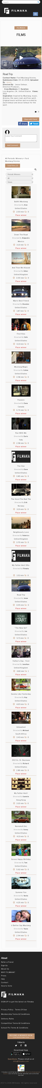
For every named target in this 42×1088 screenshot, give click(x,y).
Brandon (26, 304)
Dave (26, 469)
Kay (25, 697)
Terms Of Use (21, 1010)
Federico (26, 535)
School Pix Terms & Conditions (14, 1028)
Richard (26, 763)
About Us (5, 969)
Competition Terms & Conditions (15, 1023)
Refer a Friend (7, 962)
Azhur (26, 271)
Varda (26, 896)
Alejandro (26, 238)
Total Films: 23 (12, 166)
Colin (26, 337)
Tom (25, 863)
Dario (26, 436)
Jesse (9, 82)
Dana (26, 403)
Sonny (26, 829)
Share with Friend (30, 119)
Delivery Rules (7, 1019)
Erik (25, 502)
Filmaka (26, 568)
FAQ (3, 979)
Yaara (26, 929)
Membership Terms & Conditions (15, 1014)
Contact (4, 982)
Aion (26, 205)
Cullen (25, 370)
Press (3, 976)
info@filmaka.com (21, 1061)
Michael (26, 730)
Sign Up (4, 965)
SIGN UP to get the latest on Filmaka (17, 1002)
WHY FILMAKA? (8, 972)
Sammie (26, 796)
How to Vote (6, 986)
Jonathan (25, 664)
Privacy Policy (7, 1010)
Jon (26, 631)
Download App (21, 1050)
